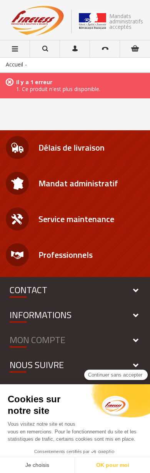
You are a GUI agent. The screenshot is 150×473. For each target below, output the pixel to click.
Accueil (14, 64)
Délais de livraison (71, 147)
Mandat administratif (78, 183)
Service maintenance (76, 219)
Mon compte (37, 340)
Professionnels (65, 254)
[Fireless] (37, 21)
